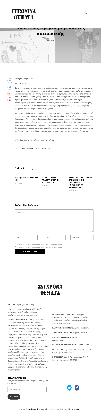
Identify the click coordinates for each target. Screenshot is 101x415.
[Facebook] (10, 80)
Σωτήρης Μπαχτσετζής (30, 148)
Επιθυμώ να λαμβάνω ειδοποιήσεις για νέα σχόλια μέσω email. (40, 244)
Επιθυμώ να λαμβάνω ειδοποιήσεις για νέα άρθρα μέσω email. (39, 247)
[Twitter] (10, 87)
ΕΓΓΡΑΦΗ (14, 396)
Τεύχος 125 (46, 148)
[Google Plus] (10, 93)
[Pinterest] (10, 99)
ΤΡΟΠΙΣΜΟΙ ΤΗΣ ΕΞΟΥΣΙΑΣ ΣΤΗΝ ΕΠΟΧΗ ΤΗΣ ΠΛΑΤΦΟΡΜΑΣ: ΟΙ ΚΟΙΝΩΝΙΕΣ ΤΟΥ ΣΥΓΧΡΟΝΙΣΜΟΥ (80, 182)
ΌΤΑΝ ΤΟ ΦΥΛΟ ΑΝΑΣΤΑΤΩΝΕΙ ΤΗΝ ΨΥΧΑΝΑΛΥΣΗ (50, 180)
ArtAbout (76, 409)
